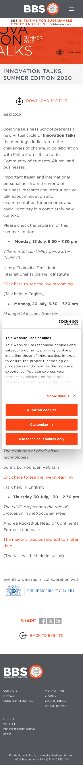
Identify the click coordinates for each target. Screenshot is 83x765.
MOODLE (9, 719)
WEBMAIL (9, 724)
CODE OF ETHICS (55, 701)
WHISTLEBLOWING (57, 706)
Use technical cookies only (41, 439)
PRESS (7, 734)
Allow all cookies (41, 410)
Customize (39, 424)
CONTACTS (10, 691)
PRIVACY (8, 696)
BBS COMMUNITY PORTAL (19, 729)
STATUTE (50, 696)
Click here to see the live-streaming (38, 284)
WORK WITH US (54, 691)
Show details (58, 396)
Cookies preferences (18, 701)
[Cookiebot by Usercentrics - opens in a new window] (59, 322)
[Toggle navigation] (71, 9)
